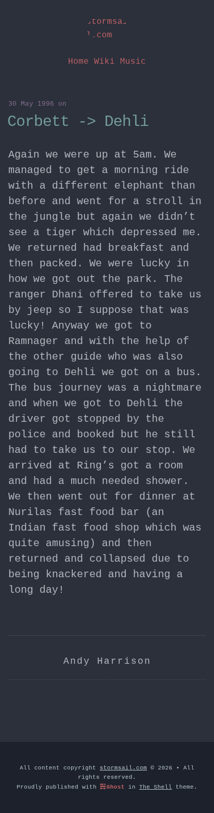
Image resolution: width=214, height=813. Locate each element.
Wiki (104, 61)
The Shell (155, 787)
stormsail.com (107, 28)
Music (133, 61)
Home (78, 61)
